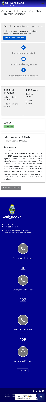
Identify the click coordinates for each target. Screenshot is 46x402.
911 (23, 268)
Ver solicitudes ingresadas (23, 64)
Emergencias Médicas (23, 290)
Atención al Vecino (23, 361)
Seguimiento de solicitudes (23, 76)
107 (23, 300)
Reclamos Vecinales (23, 329)
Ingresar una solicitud (23, 53)
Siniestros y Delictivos (23, 258)
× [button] (34, 395)
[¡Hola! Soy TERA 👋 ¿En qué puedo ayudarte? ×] (41, 397)
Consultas (8, 224)
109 (23, 339)
